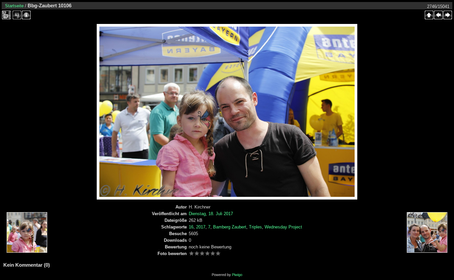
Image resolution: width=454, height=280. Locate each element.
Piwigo (237, 275)
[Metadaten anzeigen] (26, 15)
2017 (200, 226)
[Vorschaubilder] (429, 15)
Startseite (14, 5)
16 (191, 226)
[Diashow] (17, 15)
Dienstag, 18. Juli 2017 (211, 213)
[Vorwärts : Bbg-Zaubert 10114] (447, 15)
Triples (255, 226)
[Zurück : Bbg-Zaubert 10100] (438, 15)
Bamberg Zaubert (229, 226)
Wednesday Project (283, 226)
